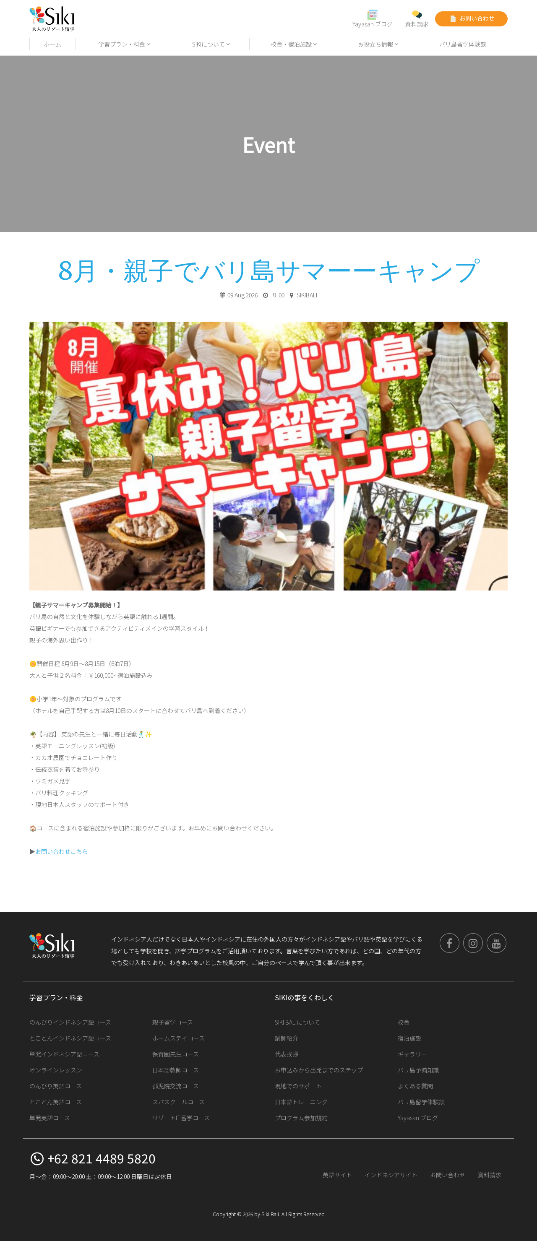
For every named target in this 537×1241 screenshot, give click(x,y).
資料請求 (417, 24)
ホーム (52, 44)
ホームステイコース (178, 1038)
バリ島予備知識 (418, 1070)
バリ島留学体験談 (462, 44)
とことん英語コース (55, 1102)
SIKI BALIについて (297, 1022)
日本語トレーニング (301, 1102)
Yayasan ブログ (372, 24)
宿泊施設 (409, 1038)
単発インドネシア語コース (64, 1054)
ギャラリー (412, 1054)
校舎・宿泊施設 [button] (292, 44)
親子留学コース (172, 1022)
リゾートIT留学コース (181, 1118)
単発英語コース (49, 1118)
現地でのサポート (298, 1086)
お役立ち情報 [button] (376, 44)
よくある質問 (415, 1086)
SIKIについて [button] (209, 44)
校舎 (403, 1022)
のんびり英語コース (55, 1086)
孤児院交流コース (175, 1086)
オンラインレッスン (55, 1070)
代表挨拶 (286, 1054)
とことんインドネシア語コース (70, 1038)
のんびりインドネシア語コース (70, 1022)
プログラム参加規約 (301, 1118)
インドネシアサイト (391, 1175)
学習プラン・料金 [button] (122, 44)
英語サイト (337, 1175)
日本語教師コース (175, 1070)
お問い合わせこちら (61, 851)
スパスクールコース (178, 1102)
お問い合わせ (476, 18)
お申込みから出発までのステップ (319, 1070)
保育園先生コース (175, 1054)
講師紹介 (286, 1038)
